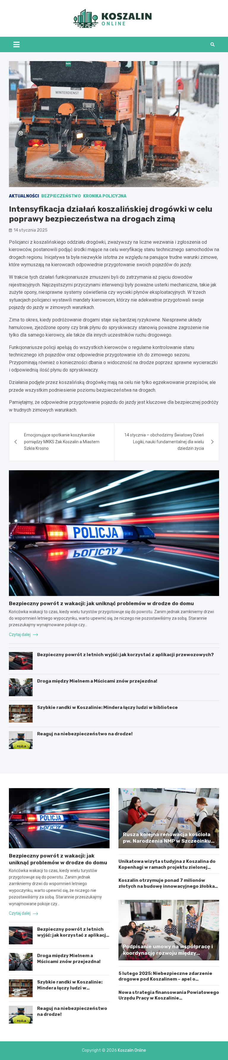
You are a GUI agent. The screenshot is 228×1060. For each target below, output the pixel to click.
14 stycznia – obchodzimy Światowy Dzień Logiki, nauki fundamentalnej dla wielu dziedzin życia (164, 442)
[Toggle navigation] (16, 44)
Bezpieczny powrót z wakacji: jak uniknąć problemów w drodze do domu (101, 603)
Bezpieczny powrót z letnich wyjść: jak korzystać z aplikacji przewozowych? (125, 654)
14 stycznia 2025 (31, 230)
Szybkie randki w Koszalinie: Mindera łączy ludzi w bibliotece (107, 707)
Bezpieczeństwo (61, 196)
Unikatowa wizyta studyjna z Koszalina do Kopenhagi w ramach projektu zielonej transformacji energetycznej (167, 867)
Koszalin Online (132, 1050)
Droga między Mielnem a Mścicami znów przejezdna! (97, 681)
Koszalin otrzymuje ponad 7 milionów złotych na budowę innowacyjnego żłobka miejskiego (166, 886)
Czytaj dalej (20, 634)
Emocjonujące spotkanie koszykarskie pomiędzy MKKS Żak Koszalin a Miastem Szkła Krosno (61, 442)
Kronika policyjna (104, 196)
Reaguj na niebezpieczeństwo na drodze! (85, 734)
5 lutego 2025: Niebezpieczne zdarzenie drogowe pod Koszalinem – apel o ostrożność (165, 979)
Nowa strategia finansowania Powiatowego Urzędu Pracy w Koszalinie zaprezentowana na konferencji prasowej (168, 998)
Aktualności (24, 196)
